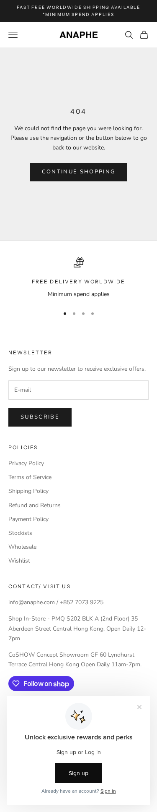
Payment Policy (28, 519)
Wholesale (22, 547)
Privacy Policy (26, 463)
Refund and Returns (34, 505)
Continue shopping (79, 171)
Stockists (20, 533)
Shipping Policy (28, 491)
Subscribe (40, 417)
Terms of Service (29, 477)
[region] (78, 278)
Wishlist (19, 561)
